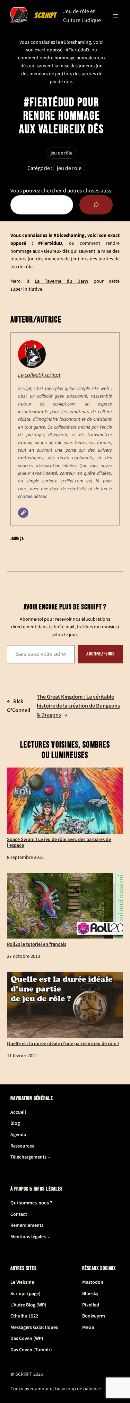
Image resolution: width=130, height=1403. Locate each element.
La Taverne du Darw (61, 281)
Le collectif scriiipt (39, 375)
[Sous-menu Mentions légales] (48, 1236)
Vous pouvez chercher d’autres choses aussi (61, 190)
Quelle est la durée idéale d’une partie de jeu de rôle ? (63, 1043)
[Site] (23, 513)
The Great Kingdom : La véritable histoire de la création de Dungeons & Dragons (78, 706)
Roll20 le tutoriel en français (36, 944)
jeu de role (69, 168)
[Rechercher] (96, 204)
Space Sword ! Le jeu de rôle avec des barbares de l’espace (59, 842)
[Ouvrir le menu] (115, 16)
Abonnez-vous (100, 654)
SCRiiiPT (45, 15)
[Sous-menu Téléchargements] (49, 1157)
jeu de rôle (61, 153)
